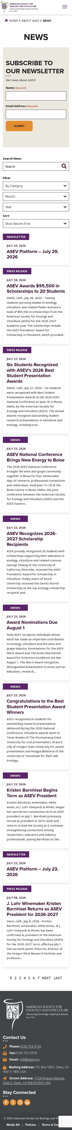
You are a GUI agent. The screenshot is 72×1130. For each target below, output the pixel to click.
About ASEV (30, 20)
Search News (12, 158)
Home (13, 20)
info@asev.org (30, 1059)
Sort (6, 216)
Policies (30, 1125)
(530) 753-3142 (30, 1046)
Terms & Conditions (55, 1125)
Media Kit (13, 1125)
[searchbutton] (64, 166)
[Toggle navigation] (65, 7)
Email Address (22, 106)
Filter (7, 178)
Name (16, 88)
